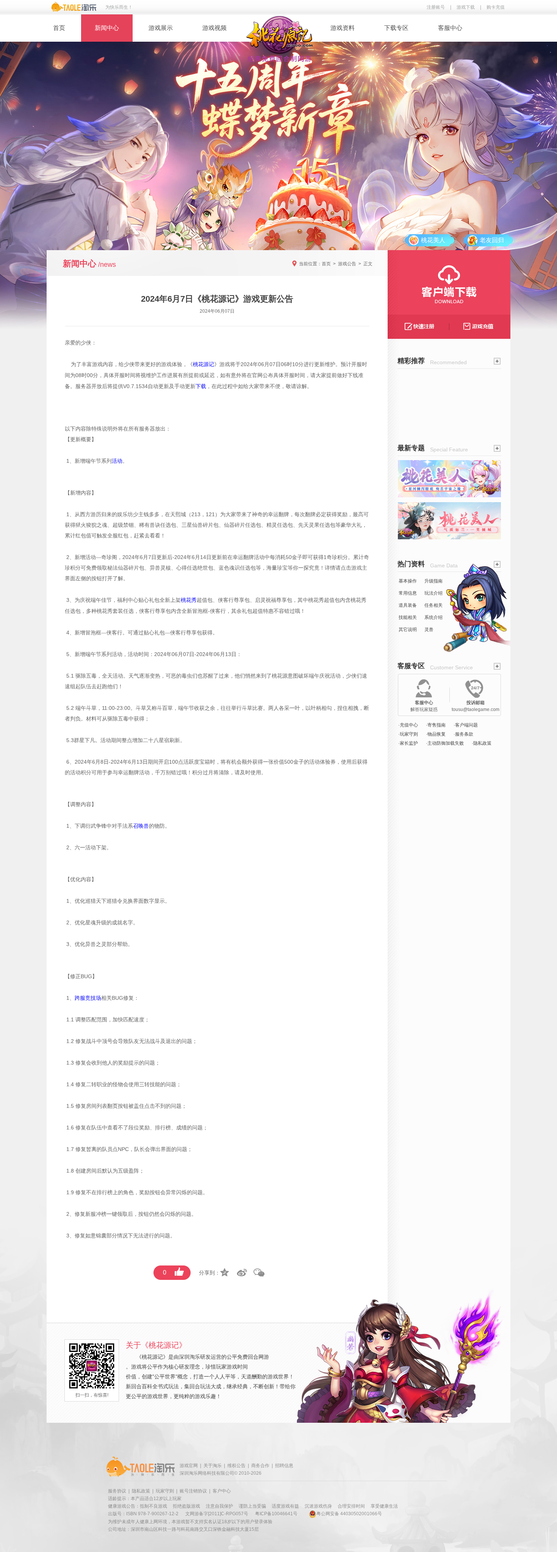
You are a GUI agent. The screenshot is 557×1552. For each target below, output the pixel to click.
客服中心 (450, 28)
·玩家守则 (408, 734)
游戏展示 (161, 28)
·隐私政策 (481, 743)
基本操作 (408, 581)
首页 (59, 28)
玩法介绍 (433, 593)
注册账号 (436, 7)
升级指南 (433, 581)
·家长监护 (408, 743)
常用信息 (408, 593)
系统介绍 (433, 617)
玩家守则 (165, 1491)
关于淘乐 (212, 1465)
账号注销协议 (193, 1491)
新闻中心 (107, 28)
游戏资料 (342, 28)
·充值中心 (408, 725)
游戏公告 (347, 263)
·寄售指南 (436, 725)
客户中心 (222, 1491)
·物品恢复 (436, 734)
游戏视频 (214, 28)
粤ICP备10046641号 (276, 1513)
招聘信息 (284, 1465)
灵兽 (428, 629)
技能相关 (408, 617)
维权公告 (236, 1465)
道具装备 (408, 605)
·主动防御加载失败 (445, 743)
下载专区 (396, 28)
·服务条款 (463, 734)
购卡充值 (496, 7)
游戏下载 (466, 7)
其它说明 (408, 629)
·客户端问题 (466, 725)
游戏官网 (189, 1465)
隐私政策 (141, 1491)
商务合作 (260, 1465)
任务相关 (433, 605)
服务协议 (117, 1491)
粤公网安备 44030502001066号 (349, 1513)
